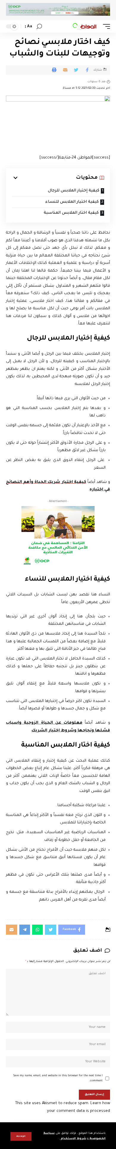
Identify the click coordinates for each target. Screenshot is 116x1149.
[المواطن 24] (84, 26)
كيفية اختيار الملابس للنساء (72, 202)
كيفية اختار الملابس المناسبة (71, 213)
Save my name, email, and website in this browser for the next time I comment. (58, 1078)
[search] (39, 26)
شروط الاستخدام (73, 1138)
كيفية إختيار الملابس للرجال (73, 190)
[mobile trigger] (105, 26)
